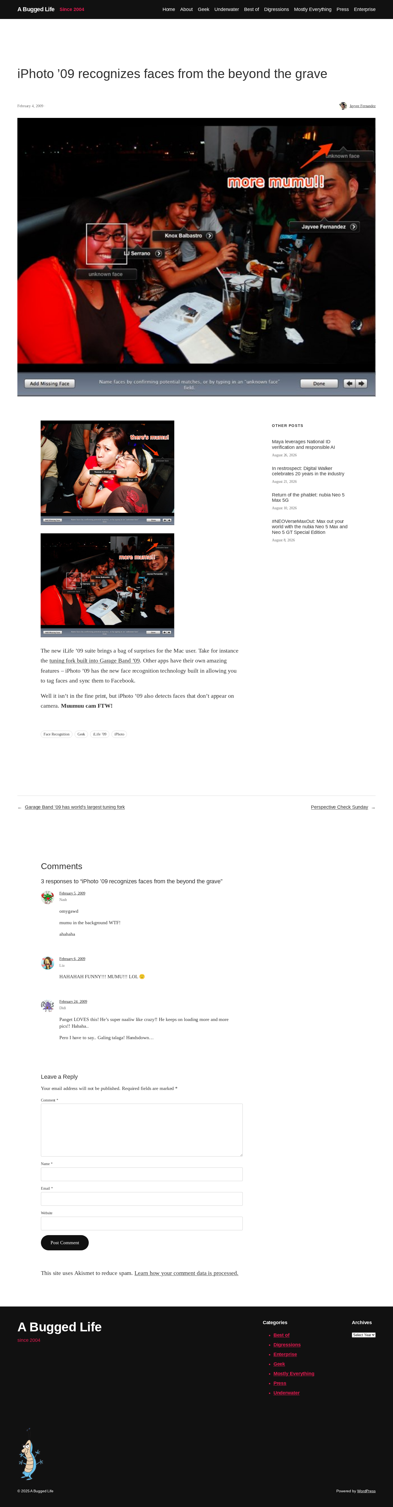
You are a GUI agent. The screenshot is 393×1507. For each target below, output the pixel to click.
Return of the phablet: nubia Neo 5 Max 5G (308, 497)
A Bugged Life (36, 9)
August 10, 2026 (284, 508)
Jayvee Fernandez (363, 106)
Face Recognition (56, 734)
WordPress (366, 1491)
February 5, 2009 (72, 893)
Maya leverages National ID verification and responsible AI (303, 444)
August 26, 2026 (284, 455)
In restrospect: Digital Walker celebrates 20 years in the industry (308, 471)
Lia (61, 965)
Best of (281, 1335)
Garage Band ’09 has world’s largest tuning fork (75, 807)
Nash (63, 900)
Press (280, 1383)
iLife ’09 (99, 734)
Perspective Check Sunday (339, 807)
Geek (81, 734)
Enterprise (285, 1354)
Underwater (286, 1393)
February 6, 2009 (72, 959)
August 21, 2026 (284, 482)
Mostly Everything (293, 1373)
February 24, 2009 (73, 1002)
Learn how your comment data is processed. (186, 1273)
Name (46, 1164)
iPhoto (119, 734)
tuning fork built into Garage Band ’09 (94, 660)
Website (46, 1213)
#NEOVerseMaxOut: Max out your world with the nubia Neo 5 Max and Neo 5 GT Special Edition (310, 527)
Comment (49, 1100)
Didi (62, 1008)
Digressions (287, 1344)
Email (47, 1188)
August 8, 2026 (283, 540)
